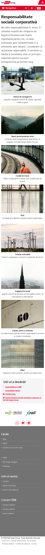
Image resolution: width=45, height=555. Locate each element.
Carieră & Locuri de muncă (12, 447)
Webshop (6, 466)
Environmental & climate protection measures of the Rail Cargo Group (22, 399)
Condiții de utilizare (23, 544)
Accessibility (31, 540)
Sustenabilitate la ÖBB (13, 387)
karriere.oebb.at (8, 509)
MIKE (4, 458)
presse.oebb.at (8, 513)
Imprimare (6, 540)
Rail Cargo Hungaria (10, 462)
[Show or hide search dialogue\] (26, 8)
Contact (5, 481)
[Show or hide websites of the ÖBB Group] (42, 2)
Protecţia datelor (8, 544)
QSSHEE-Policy (10, 394)
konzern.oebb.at (8, 505)
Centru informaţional (10, 490)
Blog (4, 439)
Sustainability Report (12, 390)
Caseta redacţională (18, 540)
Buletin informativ (9, 485)
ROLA (4, 443)
